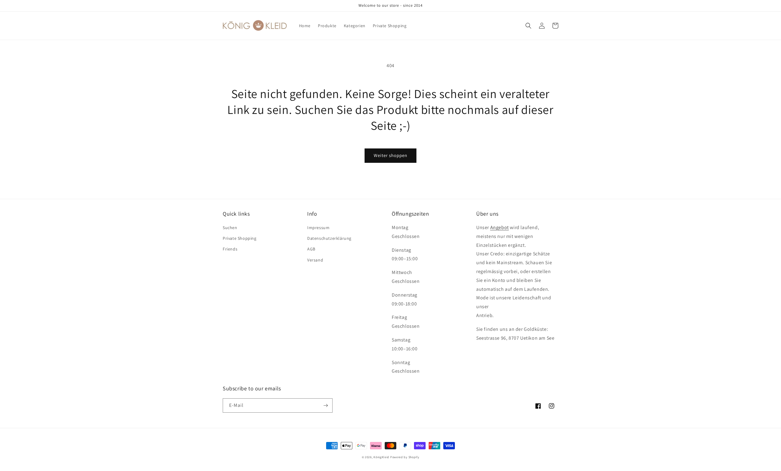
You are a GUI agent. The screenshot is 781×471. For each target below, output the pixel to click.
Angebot (499, 227)
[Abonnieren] (325, 405)
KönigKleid (381, 457)
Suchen (230, 227)
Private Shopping (240, 238)
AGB (311, 249)
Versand (315, 260)
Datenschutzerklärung (329, 238)
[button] (528, 25)
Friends (230, 249)
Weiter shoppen (390, 155)
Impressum (318, 227)
